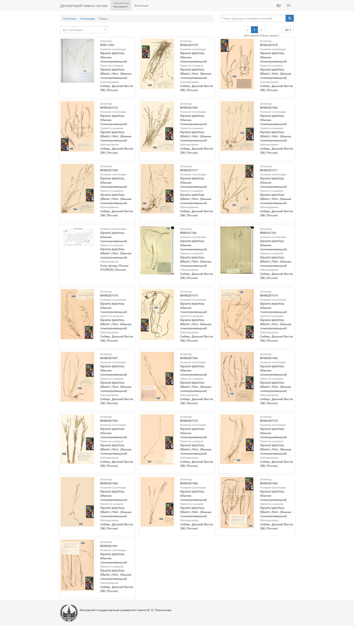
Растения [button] (119, 6)
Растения (69, 18)
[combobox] (84, 29)
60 (287, 30)
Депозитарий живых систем (83, 5)
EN (289, 5)
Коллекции (141, 5)
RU (279, 5)
